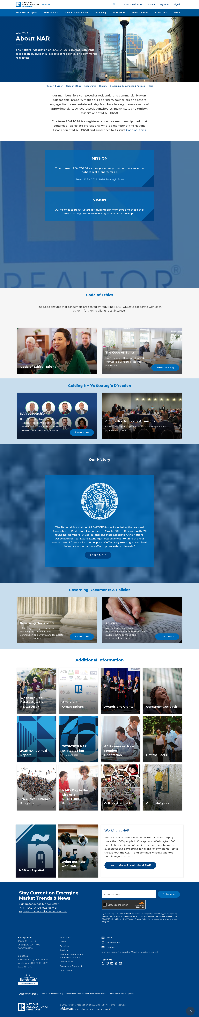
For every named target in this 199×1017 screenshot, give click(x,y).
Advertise (64, 946)
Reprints (64, 950)
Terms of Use (66, 970)
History (103, 86)
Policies (111, 623)
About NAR (161, 12)
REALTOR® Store (133, 4)
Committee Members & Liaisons (130, 421)
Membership (51, 12)
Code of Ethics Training (38, 366)
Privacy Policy (141, 919)
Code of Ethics (73, 86)
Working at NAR (116, 830)
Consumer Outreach (161, 706)
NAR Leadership (32, 413)
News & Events (140, 12)
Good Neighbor (158, 803)
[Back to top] (190, 1011)
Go (114, 4)
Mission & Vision (54, 86)
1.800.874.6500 (113, 942)
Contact (151, 4)
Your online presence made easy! (93, 1009)
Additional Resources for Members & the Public (71, 956)
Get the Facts (156, 755)
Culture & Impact (117, 803)
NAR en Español (31, 870)
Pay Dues (165, 4)
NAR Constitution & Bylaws (121, 994)
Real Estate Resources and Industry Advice (86, 994)
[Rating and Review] (28, 984)
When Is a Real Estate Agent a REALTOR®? (31, 702)
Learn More (82, 432)
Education (119, 12)
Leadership (90, 86)
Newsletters (65, 937)
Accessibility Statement (71, 966)
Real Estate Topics (26, 12)
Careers (63, 941)
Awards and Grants (118, 706)
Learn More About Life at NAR (130, 865)
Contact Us (111, 937)
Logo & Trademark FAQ (51, 994)
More (177, 12)
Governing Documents (37, 623)
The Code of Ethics (120, 352)
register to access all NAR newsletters (43, 911)
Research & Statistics (76, 12)
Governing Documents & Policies (127, 86)
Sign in (177, 4)
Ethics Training (165, 367)
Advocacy (100, 12)
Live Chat (110, 947)
